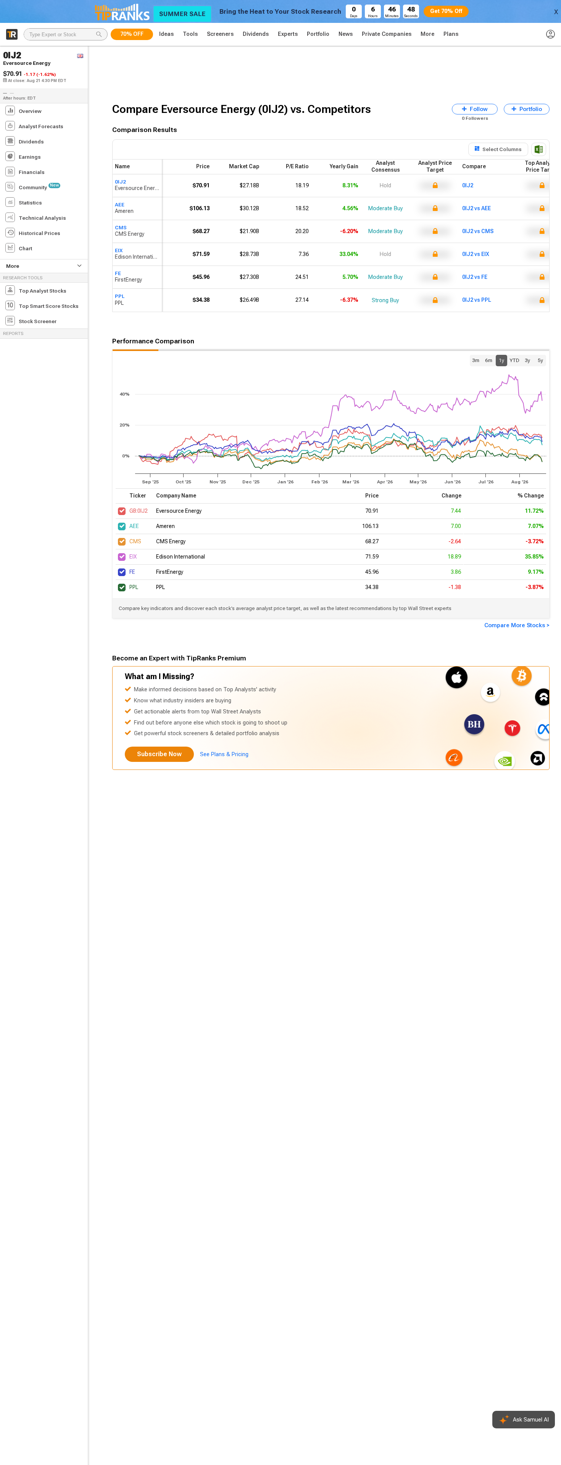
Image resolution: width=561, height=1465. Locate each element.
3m (475, 360)
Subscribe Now (159, 754)
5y (540, 360)
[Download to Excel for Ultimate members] (538, 149)
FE (118, 273)
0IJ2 (120, 182)
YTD (514, 360)
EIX (119, 250)
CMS (121, 227)
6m (488, 360)
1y (501, 360)
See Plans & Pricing (224, 754)
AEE (119, 204)
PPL (119, 296)
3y (527, 360)
